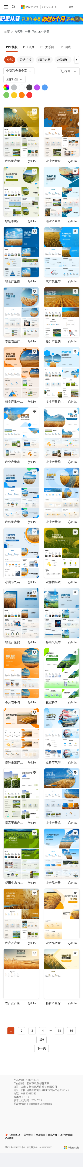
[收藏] (21, 150)
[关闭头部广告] (77, 19)
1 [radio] (11, 1030)
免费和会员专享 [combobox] (16, 70)
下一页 (41, 1048)
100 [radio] (41, 1039)
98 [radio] (59, 1030)
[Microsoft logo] (71, 1147)
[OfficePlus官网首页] (39, 6)
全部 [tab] (10, 59)
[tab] (11, 47)
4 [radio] (43, 1030)
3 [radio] (32, 1030)
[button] (76, 59)
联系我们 (40, 1135)
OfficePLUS (15, 1135)
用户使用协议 (66, 1135)
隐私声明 (52, 1135)
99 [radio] (71, 1030)
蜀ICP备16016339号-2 (15, 1147)
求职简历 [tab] (44, 59)
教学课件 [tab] (63, 59)
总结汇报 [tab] (25, 59)
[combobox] (68, 71)
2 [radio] (21, 1030)
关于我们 (28, 1135)
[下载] (31, 150)
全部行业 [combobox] (12, 79)
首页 (7, 31)
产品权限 (9, 1138)
